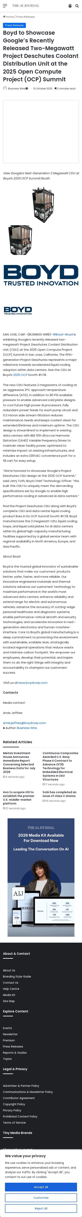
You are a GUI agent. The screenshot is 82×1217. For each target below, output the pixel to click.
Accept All (41, 1187)
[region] (41, 1183)
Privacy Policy (12, 1110)
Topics (7, 1059)
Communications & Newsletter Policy (28, 1092)
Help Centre (11, 989)
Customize (41, 1198)
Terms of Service (14, 1123)
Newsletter (10, 1034)
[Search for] (77, 7)
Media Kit (9, 995)
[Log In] (70, 7)
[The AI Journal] (26, 6)
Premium (9, 1040)
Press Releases (13, 1046)
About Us (9, 970)
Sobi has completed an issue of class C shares (59, 794)
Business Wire (16, 88)
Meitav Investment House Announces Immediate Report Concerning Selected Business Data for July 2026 (19, 762)
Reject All (41, 1208)
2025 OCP (20, 375)
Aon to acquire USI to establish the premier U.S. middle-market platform (18, 797)
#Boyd (58, 334)
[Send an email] (26, 88)
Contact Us (10, 983)
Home (9, 17)
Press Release (25, 17)
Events (7, 1028)
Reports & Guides (15, 1053)
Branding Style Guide (17, 977)
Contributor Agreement (19, 1098)
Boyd (69, 334)
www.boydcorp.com (33, 683)
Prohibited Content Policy (20, 1116)
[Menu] (5, 7)
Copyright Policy (14, 1104)
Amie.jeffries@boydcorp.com (24, 723)
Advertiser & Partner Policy (21, 1086)
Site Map (9, 1001)
